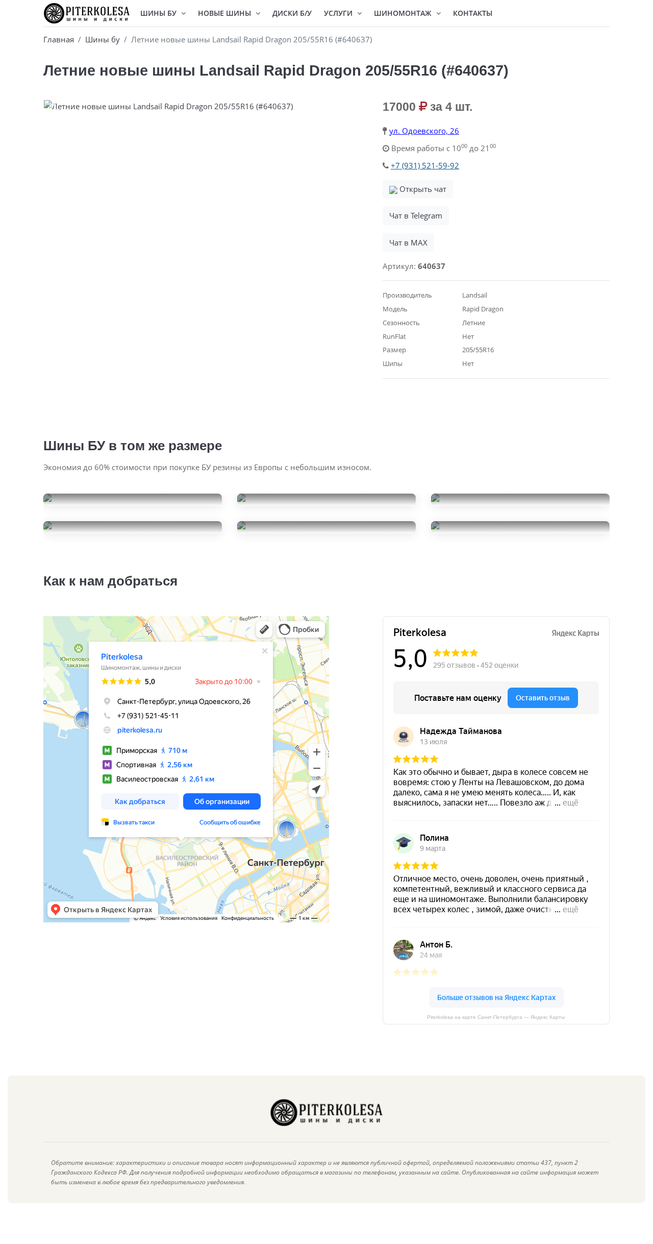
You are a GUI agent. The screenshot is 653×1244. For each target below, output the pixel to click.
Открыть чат (421, 189)
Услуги (339, 13)
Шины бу (102, 39)
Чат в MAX (408, 242)
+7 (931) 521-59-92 (425, 165)
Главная (58, 39)
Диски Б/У (292, 13)
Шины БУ (159, 13)
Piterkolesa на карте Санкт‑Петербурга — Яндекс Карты (496, 1017)
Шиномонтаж (404, 13)
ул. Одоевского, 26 (424, 131)
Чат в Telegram (415, 215)
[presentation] (53, 108)
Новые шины (225, 13)
